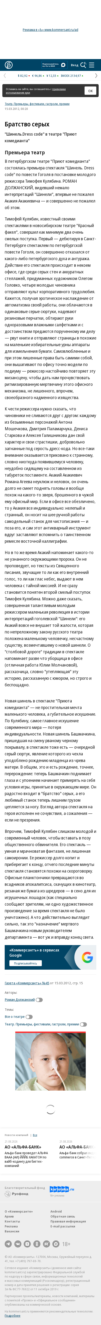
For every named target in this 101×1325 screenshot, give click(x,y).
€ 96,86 (37, 75)
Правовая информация (68, 1221)
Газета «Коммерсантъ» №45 (27, 983)
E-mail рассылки (62, 1226)
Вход (74, 65)
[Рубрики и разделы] (91, 65)
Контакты (12, 1221)
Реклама (11, 1226)
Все (35, 1135)
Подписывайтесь (25, 963)
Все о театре (15, 1016)
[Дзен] (27, 1244)
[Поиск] (83, 65)
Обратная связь (62, 1216)
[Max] (55, 1244)
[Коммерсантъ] (9, 65)
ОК (90, 90)
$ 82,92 (22, 75)
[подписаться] (40, 1000)
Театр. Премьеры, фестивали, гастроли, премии (37, 104)
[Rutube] (46, 1244)
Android (56, 1211)
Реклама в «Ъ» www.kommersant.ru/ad (50, 29)
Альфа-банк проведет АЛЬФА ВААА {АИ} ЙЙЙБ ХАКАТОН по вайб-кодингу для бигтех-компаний (26, 1159)
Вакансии (12, 1231)
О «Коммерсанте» (19, 1211)
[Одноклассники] (36, 1244)
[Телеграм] (8, 1244)
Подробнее (12, 1315)
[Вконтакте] (17, 1244)
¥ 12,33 (51, 75)
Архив (9, 1216)
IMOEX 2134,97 (71, 75)
